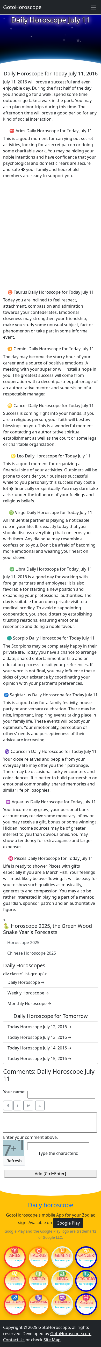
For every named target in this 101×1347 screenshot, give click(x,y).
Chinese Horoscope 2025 (31, 953)
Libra (62, 1278)
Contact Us (14, 1340)
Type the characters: (58, 1153)
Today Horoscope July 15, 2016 (37, 1058)
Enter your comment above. (30, 1137)
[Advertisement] (50, 233)
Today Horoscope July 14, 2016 (37, 1048)
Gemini (62, 1255)
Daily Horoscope (24, 982)
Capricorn (38, 1302)
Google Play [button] (68, 1223)
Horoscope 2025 (23, 942)
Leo (15, 1278)
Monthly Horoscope (27, 1003)
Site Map (52, 1340)
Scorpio (86, 1278)
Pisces (86, 1302)
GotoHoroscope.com (70, 1333)
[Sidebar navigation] (93, 7)
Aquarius (62, 1302)
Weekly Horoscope (26, 993)
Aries (14, 1255)
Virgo (38, 1278)
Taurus (39, 1255)
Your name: (14, 1092)
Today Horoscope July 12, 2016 (37, 1027)
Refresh (14, 1161)
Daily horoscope (50, 1205)
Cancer (86, 1255)
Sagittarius (15, 1302)
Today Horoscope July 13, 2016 (37, 1037)
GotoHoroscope (22, 7)
